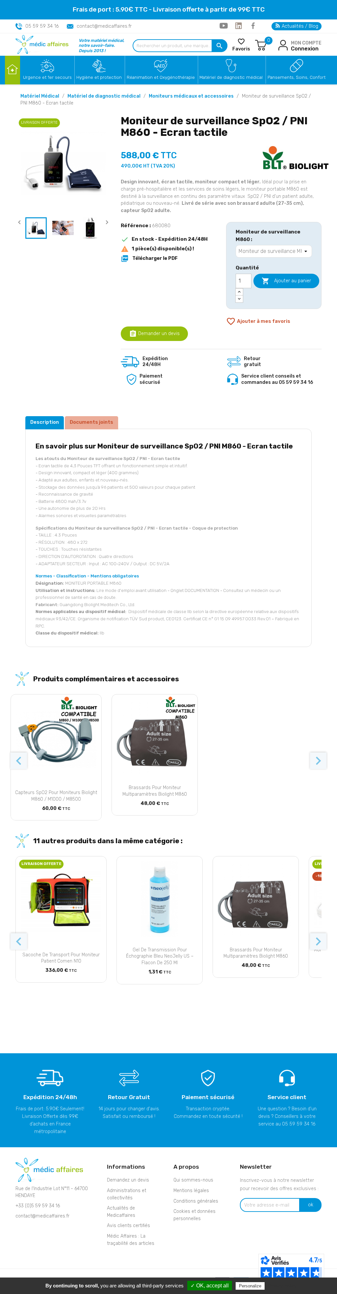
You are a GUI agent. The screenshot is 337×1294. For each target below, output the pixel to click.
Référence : (136, 226)
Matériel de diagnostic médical (231, 77)
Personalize (250, 1285)
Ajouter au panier (286, 281)
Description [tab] (44, 422)
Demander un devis (154, 334)
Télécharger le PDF (149, 258)
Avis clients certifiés (128, 1225)
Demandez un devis (128, 1180)
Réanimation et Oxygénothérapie (161, 77)
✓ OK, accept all (210, 1285)
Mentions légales (191, 1190)
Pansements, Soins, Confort (296, 77)
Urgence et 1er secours (47, 77)
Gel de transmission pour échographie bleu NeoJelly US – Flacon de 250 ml (160, 956)
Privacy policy (282, 1285)
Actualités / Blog (299, 26)
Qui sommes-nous (193, 1180)
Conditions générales (195, 1201)
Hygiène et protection (99, 77)
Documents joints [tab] (91, 422)
